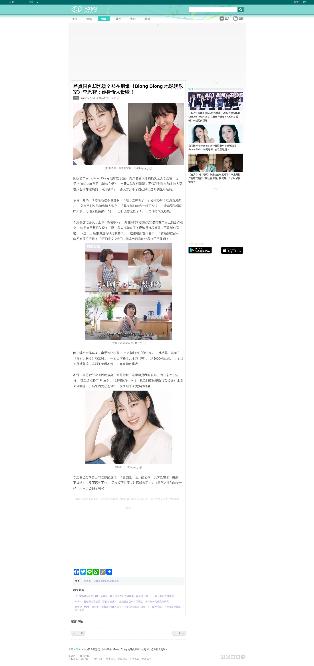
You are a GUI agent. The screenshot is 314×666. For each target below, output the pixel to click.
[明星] (105, 19)
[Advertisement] (128, 536)
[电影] (134, 19)
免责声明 (110, 659)
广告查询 (134, 659)
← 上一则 (78, 633)
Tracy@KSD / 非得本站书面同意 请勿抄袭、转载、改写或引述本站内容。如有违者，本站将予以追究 (126, 498)
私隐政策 (122, 659)
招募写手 (146, 659)
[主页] (76, 19)
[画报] (148, 19)
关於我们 (98, 659)
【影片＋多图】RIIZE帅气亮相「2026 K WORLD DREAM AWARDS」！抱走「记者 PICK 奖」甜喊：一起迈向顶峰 (214, 117)
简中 (305, 2)
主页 (71, 649)
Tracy (113, 98)
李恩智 (87, 581)
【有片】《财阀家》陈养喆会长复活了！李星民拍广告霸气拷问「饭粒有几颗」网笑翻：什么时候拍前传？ (214, 178)
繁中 (296, 2)
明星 (76, 98)
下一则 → (179, 633)
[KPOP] (90, 19)
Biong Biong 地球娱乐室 (106, 581)
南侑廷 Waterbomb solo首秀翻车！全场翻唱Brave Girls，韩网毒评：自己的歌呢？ (212, 147)
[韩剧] (119, 19)
